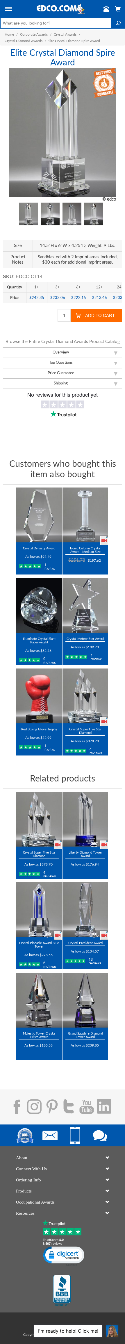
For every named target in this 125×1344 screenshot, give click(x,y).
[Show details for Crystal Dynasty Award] (39, 515)
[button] (8, 10)
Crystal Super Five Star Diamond (85, 731)
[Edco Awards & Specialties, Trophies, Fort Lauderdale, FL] (62, 1290)
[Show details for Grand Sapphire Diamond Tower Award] (85, 1000)
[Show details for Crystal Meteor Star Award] (85, 605)
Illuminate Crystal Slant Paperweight (39, 640)
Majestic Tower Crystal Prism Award (39, 1035)
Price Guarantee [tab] (61, 373)
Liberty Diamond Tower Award (85, 854)
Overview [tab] (61, 352)
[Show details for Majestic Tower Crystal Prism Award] (39, 1000)
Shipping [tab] (61, 383)
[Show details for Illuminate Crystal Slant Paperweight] (39, 605)
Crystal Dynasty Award (39, 548)
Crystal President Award (85, 943)
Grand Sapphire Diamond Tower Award (85, 1035)
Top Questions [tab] (61, 363)
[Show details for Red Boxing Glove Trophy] (39, 695)
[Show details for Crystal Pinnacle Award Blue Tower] (39, 909)
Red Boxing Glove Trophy (39, 729)
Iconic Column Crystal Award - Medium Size (85, 550)
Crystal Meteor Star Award (85, 638)
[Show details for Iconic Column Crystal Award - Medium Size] (85, 515)
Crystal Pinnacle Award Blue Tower (39, 944)
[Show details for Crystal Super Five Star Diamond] (85, 695)
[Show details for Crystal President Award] (85, 909)
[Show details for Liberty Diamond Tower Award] (85, 819)
